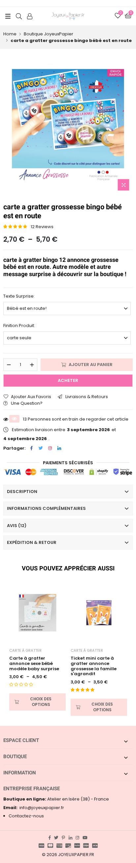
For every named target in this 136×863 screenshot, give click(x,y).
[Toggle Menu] (8, 16)
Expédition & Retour (31, 542)
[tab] (68, 492)
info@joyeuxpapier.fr (33, 807)
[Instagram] (50, 448)
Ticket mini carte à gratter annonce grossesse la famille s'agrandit (94, 666)
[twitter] (56, 838)
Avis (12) (16, 525)
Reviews (42, 227)
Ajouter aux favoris (31, 396)
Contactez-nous (26, 816)
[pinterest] (63, 838)
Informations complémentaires (46, 508)
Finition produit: (19, 325)
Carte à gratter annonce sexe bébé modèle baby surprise (34, 663)
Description (22, 491)
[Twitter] (40, 448)
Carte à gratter (25, 650)
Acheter (68, 380)
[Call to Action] (30, 16)
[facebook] (50, 838)
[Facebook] (31, 448)
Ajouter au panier (91, 364)
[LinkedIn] (59, 448)
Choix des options (40, 701)
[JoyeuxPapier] (68, 16)
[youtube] (85, 838)
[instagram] (77, 838)
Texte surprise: (19, 296)
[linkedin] (70, 838)
